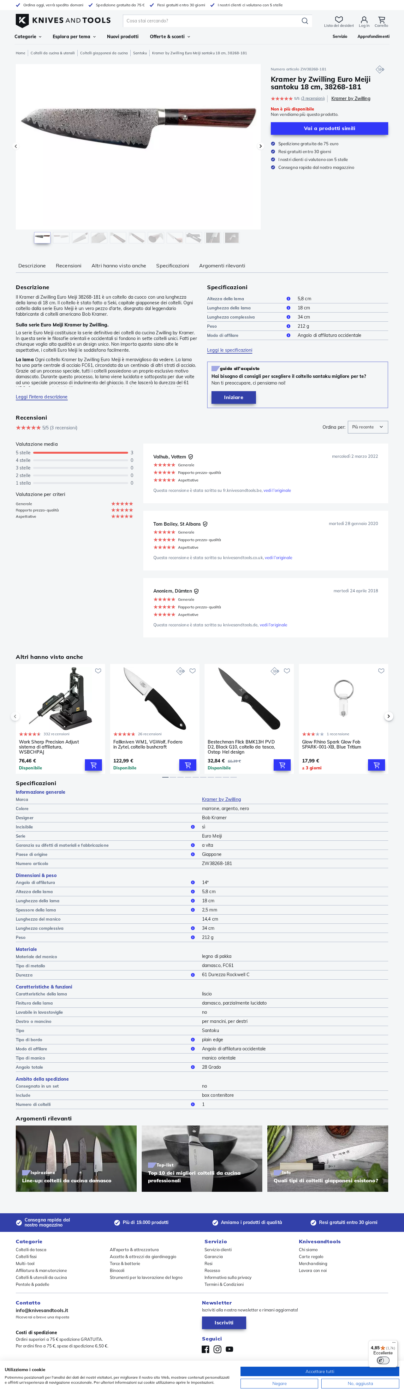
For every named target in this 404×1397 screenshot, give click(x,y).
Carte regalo (311, 1256)
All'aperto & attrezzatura (134, 1249)
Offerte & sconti (167, 36)
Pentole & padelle (32, 1284)
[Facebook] (205, 1349)
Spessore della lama (36, 909)
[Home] (63, 19)
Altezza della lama (225, 298)
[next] (378, 716)
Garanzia (214, 1256)
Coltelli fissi (26, 1256)
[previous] (26, 716)
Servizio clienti (218, 1249)
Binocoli (117, 1270)
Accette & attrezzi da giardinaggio (143, 1256)
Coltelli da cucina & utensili (53, 53)
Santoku (140, 53)
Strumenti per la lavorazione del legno (146, 1277)
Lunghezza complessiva (231, 316)
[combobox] (368, 427)
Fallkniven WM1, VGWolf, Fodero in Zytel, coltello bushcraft (147, 744)
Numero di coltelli (33, 1104)
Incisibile (24, 826)
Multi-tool (25, 1263)
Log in (364, 25)
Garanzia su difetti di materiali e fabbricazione (62, 845)
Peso (212, 326)
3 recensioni (313, 98)
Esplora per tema (72, 36)
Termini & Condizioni (224, 1284)
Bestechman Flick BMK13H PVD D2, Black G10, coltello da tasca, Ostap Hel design (241, 747)
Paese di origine (32, 854)
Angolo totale (29, 1067)
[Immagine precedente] (16, 146)
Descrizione (32, 265)
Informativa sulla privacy (228, 1277)
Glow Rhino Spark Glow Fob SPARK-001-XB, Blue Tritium (331, 744)
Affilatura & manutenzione (41, 1270)
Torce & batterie (125, 1263)
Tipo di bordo (29, 1039)
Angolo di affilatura (35, 882)
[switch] (383, 1360)
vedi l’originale (277, 490)
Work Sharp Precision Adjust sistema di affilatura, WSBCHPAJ (49, 747)
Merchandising (313, 1263)
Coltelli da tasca (31, 1249)
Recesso (212, 1270)
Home (20, 53)
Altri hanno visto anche (119, 265)
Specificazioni (172, 265)
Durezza (24, 974)
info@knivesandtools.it (42, 1310)
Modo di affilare (223, 335)
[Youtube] (229, 1349)
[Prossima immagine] (261, 146)
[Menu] (394, 1344)
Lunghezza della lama (229, 307)
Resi (208, 1263)
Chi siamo (308, 1249)
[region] (138, 155)
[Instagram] (217, 1349)
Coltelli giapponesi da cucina (104, 53)
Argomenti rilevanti (222, 265)
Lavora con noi (313, 1270)
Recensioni (68, 265)
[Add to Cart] (93, 765)
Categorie (25, 36)
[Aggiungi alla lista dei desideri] (98, 671)
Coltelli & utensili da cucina (41, 1277)
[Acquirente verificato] (190, 457)
